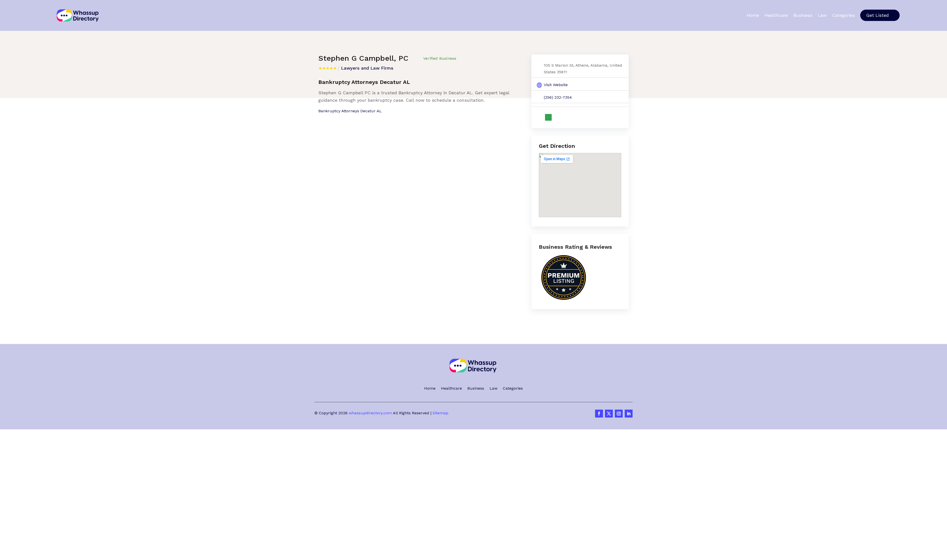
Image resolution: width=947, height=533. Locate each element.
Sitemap (440, 413)
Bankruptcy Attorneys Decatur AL (350, 111)
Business (802, 15)
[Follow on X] (609, 414)
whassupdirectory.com (370, 413)
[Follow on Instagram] (619, 414)
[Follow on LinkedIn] (629, 414)
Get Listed (877, 15)
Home (753, 15)
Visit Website (556, 84)
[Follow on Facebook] (599, 414)
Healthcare (776, 15)
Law (822, 15)
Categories (843, 15)
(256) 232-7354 (558, 97)
